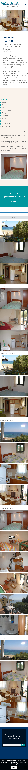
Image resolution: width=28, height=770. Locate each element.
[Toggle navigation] (25, 4)
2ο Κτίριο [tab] (14, 217)
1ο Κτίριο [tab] (14, 214)
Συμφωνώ (14, 767)
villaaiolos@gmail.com (14, 738)
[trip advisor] (14, 741)
